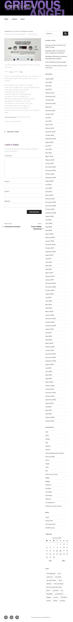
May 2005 (48, 336)
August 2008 (49, 216)
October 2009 (49, 174)
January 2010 (49, 163)
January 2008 (49, 241)
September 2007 (50, 251)
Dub (46, 442)
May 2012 (48, 107)
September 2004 (50, 361)
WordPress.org (50, 528)
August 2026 (49, 79)
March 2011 (49, 124)
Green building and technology (54, 453)
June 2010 (48, 149)
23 (60, 554)
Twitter (55, 600)
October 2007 (49, 248)
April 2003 (48, 414)
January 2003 (49, 421)
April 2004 (48, 378)
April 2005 (48, 340)
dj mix (60, 580)
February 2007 (49, 276)
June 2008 (48, 223)
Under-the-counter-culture (53, 506)
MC (46, 471)
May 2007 (48, 265)
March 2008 (49, 234)
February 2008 (50, 237)
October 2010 (49, 135)
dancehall (58, 577)
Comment (8, 156)
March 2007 (49, 273)
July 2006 (48, 297)
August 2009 (49, 181)
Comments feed (50, 524)
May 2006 (48, 304)
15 (57, 550)
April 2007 (48, 269)
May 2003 (48, 410)
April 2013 (48, 89)
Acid (59, 573)
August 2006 (49, 294)
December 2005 (50, 318)
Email (7, 191)
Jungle (47, 463)
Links (47, 467)
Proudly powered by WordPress (40, 617)
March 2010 (49, 156)
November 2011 (50, 110)
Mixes (6, 19)
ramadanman (59, 594)
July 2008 (48, 220)
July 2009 (48, 184)
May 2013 (48, 86)
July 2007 (48, 258)
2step (47, 435)
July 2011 (48, 117)
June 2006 (48, 301)
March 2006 (49, 311)
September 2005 (50, 325)
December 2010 (50, 132)
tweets (48, 600)
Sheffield (48, 488)
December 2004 (50, 354)
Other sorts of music (51, 474)
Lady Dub (55, 590)
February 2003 (50, 417)
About (23, 19)
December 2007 (50, 244)
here (11, 71)
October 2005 (49, 322)
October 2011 (49, 114)
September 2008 (50, 213)
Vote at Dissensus (10, 117)
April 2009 (48, 191)
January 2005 (49, 350)
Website (7, 201)
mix (62, 590)
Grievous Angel (20, 6)
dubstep (47, 446)
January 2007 (49, 280)
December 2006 (50, 283)
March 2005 (49, 343)
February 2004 (50, 385)
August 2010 (49, 142)
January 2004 (49, 389)
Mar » (63, 560)
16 (60, 550)
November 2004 (50, 357)
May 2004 (48, 375)
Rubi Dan (48, 485)
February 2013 (49, 93)
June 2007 (48, 262)
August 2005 (49, 329)
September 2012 (50, 103)
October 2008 (49, 209)
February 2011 (49, 128)
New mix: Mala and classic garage (55, 62)
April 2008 (48, 230)
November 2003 (50, 392)
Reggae (47, 481)
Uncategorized (49, 502)
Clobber (47, 439)
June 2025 (48, 82)
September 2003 (50, 399)
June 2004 (48, 371)
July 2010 (48, 146)
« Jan (50, 560)
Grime (47, 460)
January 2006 (49, 315)
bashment (49, 577)
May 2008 (48, 227)
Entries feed (49, 520)
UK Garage (48, 495)
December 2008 (50, 202)
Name (7, 181)
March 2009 (49, 195)
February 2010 (49, 160)
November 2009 (50, 170)
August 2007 (49, 255)
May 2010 (48, 153)
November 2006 (50, 287)
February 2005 (50, 347)
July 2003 (48, 407)
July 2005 (48, 332)
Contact (14, 19)
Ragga (47, 478)
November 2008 (50, 206)
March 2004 (49, 382)
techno (56, 597)
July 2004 (48, 368)
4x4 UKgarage (50, 573)
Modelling (49, 594)
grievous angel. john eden (54, 587)
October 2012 (49, 100)
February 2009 (50, 198)
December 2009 (50, 167)
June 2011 (48, 121)
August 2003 (49, 403)
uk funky (62, 600)
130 (46, 432)
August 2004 (49, 364)
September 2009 (50, 177)
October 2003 (49, 396)
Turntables (48, 492)
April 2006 (48, 308)
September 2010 (50, 138)
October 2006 (49, 290)
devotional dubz (51, 580)
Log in (47, 517)
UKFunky (48, 499)
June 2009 (48, 188)
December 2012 (50, 96)
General (47, 449)
